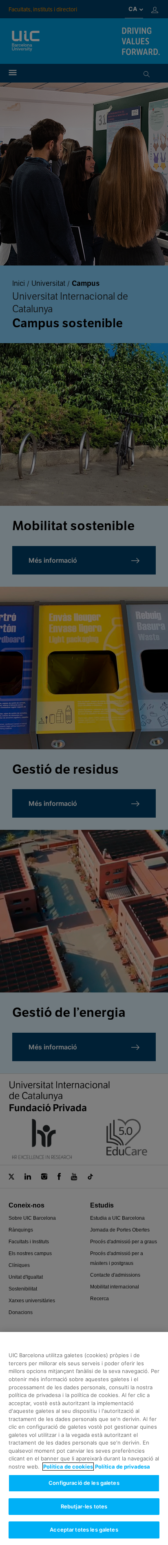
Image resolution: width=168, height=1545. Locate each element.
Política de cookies (68, 1466)
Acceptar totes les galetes (84, 1529)
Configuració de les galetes (84, 1483)
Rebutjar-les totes (84, 1506)
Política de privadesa (122, 1466)
